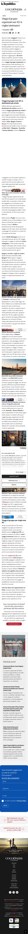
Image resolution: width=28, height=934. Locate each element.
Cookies (12, 907)
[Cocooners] (13, 10)
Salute (14, 869)
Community (14, 863)
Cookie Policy (14, 885)
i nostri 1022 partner (10, 455)
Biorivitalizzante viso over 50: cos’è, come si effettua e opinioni (16, 820)
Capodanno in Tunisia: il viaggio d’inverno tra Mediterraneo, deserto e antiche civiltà (13, 688)
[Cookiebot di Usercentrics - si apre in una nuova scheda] (20, 448)
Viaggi (4, 15)
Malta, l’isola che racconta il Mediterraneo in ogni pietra (10, 728)
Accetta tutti (14, 476)
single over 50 (12, 555)
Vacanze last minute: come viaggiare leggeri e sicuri (13, 667)
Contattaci (14, 876)
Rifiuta (14, 484)
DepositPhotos (14, 910)
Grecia (4, 124)
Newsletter (14, 878)
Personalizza (13, 480)
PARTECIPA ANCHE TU (14, 624)
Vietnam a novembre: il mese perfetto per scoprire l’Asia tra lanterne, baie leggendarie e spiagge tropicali (13, 708)
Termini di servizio (15, 901)
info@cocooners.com (14, 914)
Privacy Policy (21, 801)
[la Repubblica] (8, 4)
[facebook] (10, 892)
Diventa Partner (14, 880)
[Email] (18, 33)
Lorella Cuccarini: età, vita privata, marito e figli (11, 829)
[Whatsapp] (16, 33)
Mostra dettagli (19, 472)
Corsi (14, 864)
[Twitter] (13, 33)
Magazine (14, 871)
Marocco (6, 502)
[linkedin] (17, 892)
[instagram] (13, 892)
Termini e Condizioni (14, 887)
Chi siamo (14, 874)
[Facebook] (10, 33)
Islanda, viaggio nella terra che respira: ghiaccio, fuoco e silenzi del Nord (13, 746)
